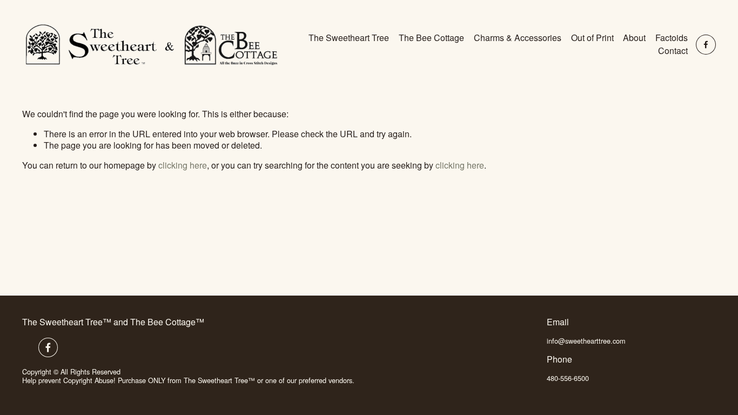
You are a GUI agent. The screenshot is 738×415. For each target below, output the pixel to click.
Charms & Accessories (517, 37)
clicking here (182, 165)
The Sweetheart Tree (348, 37)
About (634, 37)
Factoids (671, 37)
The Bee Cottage (431, 37)
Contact (673, 50)
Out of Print (592, 37)
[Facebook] (706, 45)
